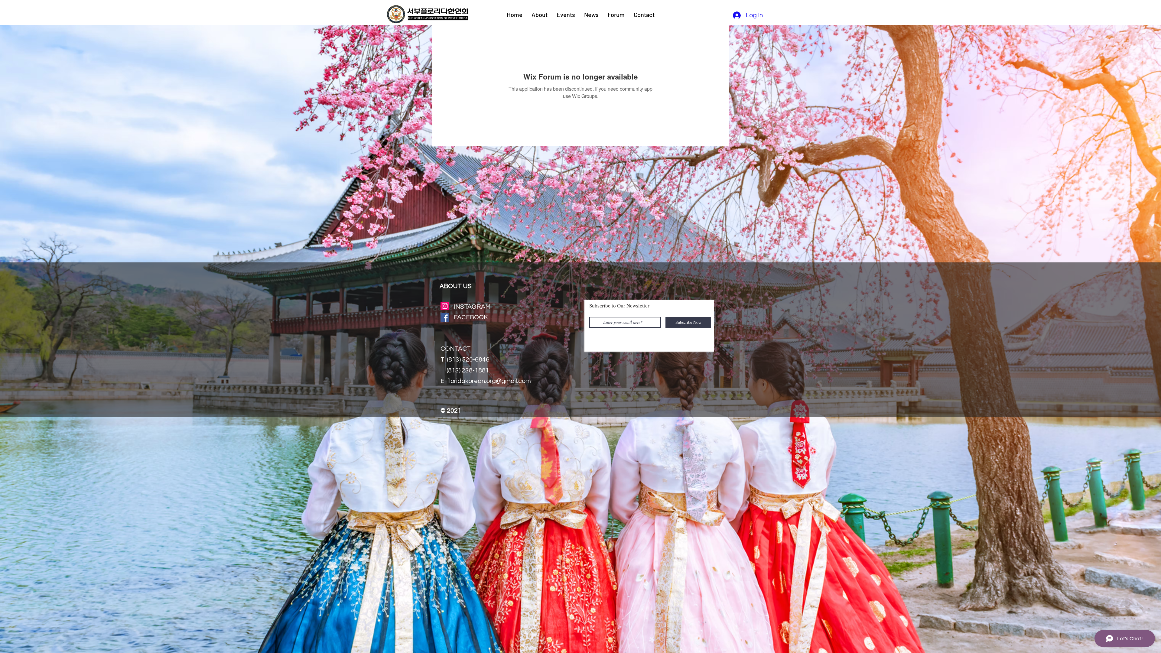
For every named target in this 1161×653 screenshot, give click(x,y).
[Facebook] (445, 317)
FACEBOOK (471, 317)
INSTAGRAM (472, 307)
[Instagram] (445, 306)
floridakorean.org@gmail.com (489, 381)
